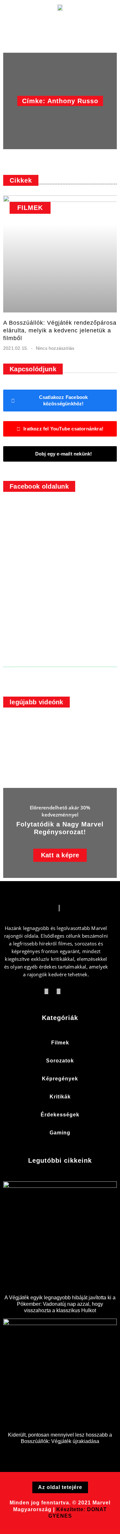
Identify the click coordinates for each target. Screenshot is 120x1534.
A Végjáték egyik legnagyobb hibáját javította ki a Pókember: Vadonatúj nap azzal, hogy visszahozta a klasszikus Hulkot (60, 1304)
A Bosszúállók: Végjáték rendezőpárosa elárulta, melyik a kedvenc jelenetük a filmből (59, 330)
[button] (16, 13)
